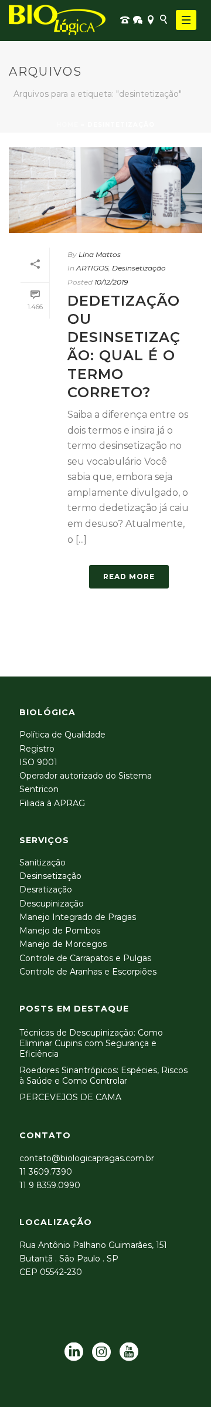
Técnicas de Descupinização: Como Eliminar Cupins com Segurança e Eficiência (91, 1043)
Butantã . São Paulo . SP (68, 1258)
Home (67, 124)
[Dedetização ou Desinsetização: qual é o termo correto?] (105, 190)
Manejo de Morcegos (63, 944)
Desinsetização (139, 267)
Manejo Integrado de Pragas (77, 917)
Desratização (45, 889)
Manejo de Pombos (59, 930)
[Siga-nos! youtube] (129, 1352)
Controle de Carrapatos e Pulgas (85, 958)
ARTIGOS (92, 267)
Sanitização (42, 862)
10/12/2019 (111, 282)
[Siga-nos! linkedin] (73, 1352)
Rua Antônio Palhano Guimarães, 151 (93, 1245)
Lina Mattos (100, 254)
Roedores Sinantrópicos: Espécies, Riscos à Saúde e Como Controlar (103, 1075)
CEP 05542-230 (50, 1272)
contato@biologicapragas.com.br (86, 1158)
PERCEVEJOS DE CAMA (70, 1097)
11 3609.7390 (45, 1171)
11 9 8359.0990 (49, 1185)
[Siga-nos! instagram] (101, 1352)
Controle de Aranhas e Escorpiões (87, 971)
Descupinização (51, 903)
